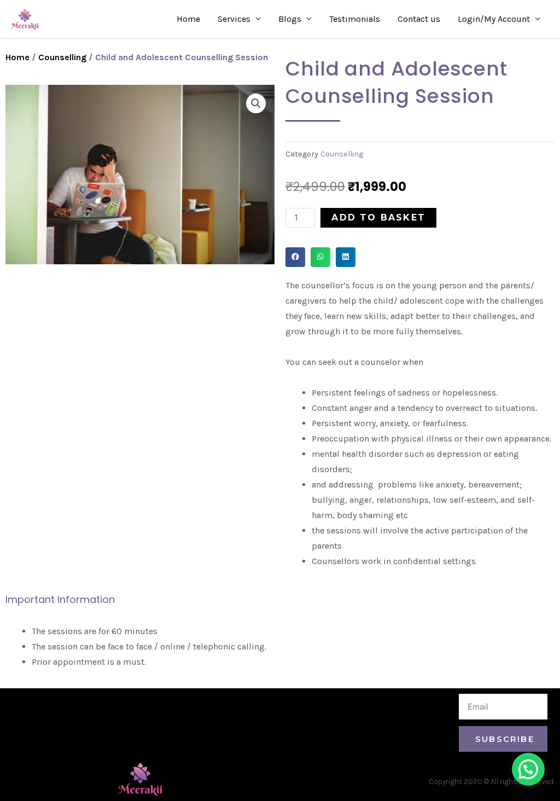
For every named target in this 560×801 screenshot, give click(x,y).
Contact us (419, 19)
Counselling (62, 57)
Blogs (289, 19)
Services (234, 19)
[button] (295, 257)
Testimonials (354, 19)
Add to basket (378, 217)
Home (188, 19)
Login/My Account (494, 19)
